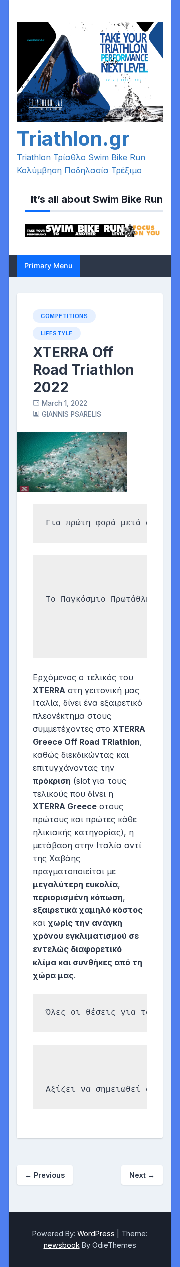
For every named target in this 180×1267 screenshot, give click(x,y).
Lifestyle (57, 333)
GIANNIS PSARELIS (72, 414)
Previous (45, 1175)
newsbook (62, 1245)
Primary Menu (48, 265)
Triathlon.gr (73, 138)
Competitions (64, 316)
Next (142, 1175)
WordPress (96, 1233)
